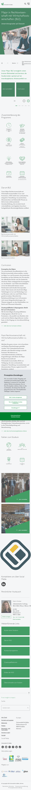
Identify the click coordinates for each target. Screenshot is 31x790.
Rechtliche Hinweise (15, 416)
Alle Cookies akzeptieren (15, 397)
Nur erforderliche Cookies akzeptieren (15, 402)
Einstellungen (15, 407)
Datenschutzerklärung (15, 415)
